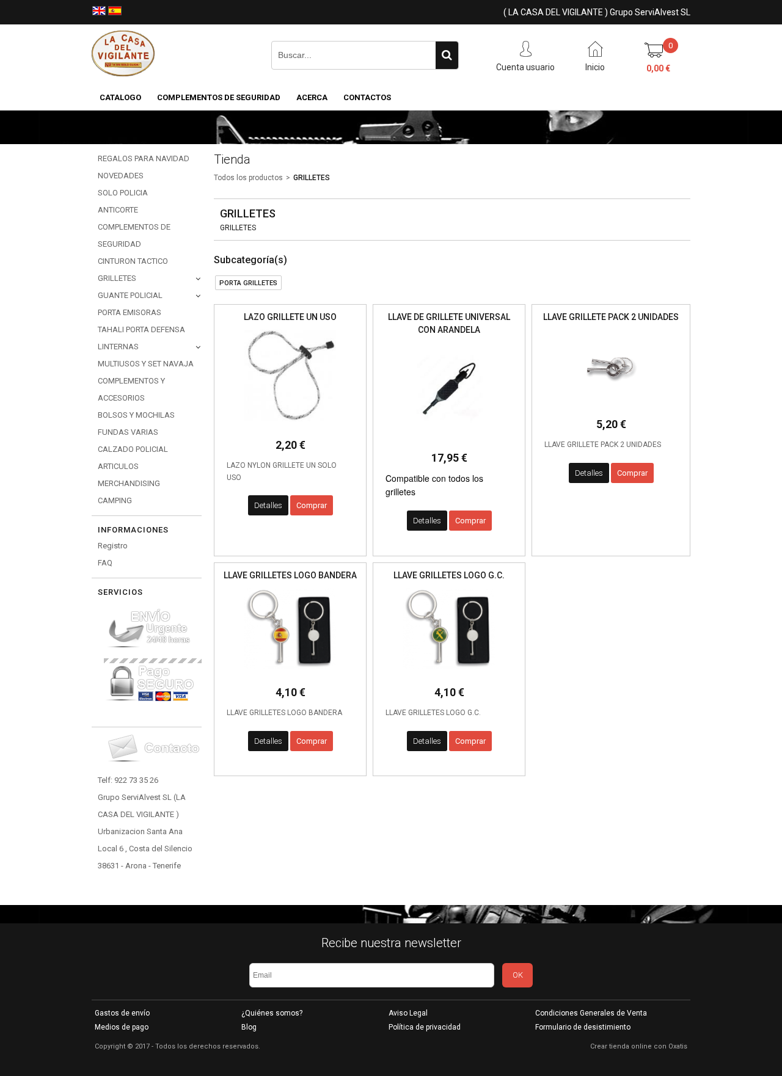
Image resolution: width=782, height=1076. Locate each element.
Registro (113, 545)
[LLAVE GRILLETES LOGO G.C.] (449, 672)
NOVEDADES (121, 175)
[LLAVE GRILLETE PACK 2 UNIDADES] (611, 404)
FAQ (105, 562)
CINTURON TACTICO (133, 261)
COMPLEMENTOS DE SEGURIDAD (218, 97)
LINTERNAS (118, 346)
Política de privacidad (425, 1027)
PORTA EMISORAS (129, 312)
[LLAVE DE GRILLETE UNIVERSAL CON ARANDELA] (449, 437)
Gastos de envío (122, 1013)
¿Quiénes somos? (271, 1013)
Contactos (367, 97)
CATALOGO (120, 97)
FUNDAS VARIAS (128, 432)
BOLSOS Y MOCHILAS (136, 415)
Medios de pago (121, 1027)
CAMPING (115, 500)
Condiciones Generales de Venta (591, 1013)
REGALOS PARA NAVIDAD (143, 158)
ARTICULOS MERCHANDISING (129, 475)
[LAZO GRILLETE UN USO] (290, 424)
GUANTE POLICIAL (130, 295)
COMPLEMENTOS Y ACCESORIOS (131, 389)
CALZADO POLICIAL (133, 449)
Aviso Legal (408, 1013)
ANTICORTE (118, 209)
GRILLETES (117, 278)
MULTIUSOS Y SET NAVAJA (146, 363)
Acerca (311, 97)
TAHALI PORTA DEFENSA (141, 329)
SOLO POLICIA (123, 192)
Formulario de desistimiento (582, 1027)
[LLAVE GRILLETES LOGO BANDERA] (290, 672)
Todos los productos (248, 177)
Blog (249, 1027)
